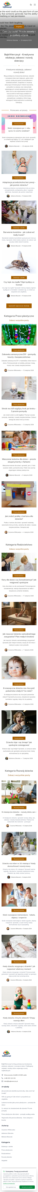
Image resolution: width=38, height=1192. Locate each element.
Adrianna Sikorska (7, 1133)
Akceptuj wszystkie (27, 1187)
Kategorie (6, 1142)
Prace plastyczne (19, 350)
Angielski (19, 27)
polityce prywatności (9, 1183)
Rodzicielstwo (19, 178)
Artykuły (5, 1087)
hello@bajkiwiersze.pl (11, 1081)
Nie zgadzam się (11, 1187)
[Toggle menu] (35, 5)
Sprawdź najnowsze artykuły (19, 306)
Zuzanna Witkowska (8, 1130)
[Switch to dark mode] (31, 4)
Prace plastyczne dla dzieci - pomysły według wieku (18, 1114)
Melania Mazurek (7, 1137)
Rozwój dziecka (18, 123)
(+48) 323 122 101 (10, 1078)
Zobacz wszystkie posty (19, 320)
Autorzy (5, 1125)
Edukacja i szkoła (19, 228)
